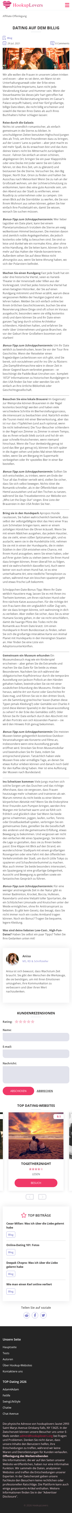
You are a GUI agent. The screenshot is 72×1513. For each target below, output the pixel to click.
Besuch (36, 1183)
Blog (9, 38)
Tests (6, 1353)
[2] (20, 1021)
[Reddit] (26, 1315)
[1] (16, 1021)
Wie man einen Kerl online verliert (29, 1284)
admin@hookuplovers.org (36, 1436)
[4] (28, 1021)
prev (29, 1196)
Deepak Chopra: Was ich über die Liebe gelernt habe (32, 1265)
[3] (24, 1021)
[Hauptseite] (23, 5)
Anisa (26, 956)
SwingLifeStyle (11, 1401)
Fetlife (6, 1395)
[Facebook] (35, 1315)
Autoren (8, 1359)
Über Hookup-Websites (17, 1365)
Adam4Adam (11, 1389)
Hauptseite (10, 1347)
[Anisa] (12, 959)
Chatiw (7, 1407)
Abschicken (18, 1091)
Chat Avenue (11, 1413)
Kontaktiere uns (13, 1371)
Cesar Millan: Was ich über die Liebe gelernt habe (35, 1225)
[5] (32, 1021)
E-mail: (7, 1047)
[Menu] (67, 5)
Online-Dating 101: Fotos (22, 1245)
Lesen (36, 1174)
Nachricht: (10, 1063)
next (42, 1196)
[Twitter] (43, 1315)
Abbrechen (45, 1091)
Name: (7, 1030)
